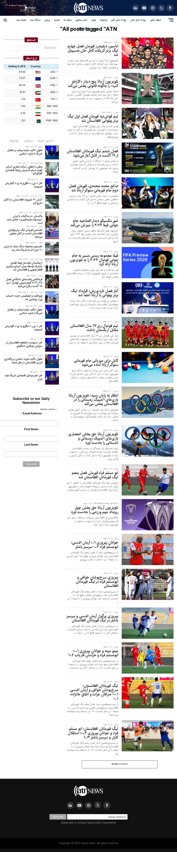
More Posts (120, 764)
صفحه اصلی (155, 20)
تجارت (57, 20)
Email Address (31, 413)
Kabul (32, 8)
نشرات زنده (21, 20)
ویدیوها (103, 20)
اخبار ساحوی (81, 20)
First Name (31, 429)
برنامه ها (68, 20)
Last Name (31, 444)
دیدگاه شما (35, 20)
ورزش (47, 20)
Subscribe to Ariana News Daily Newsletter (88, 822)
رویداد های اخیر (138, 20)
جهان (93, 20)
